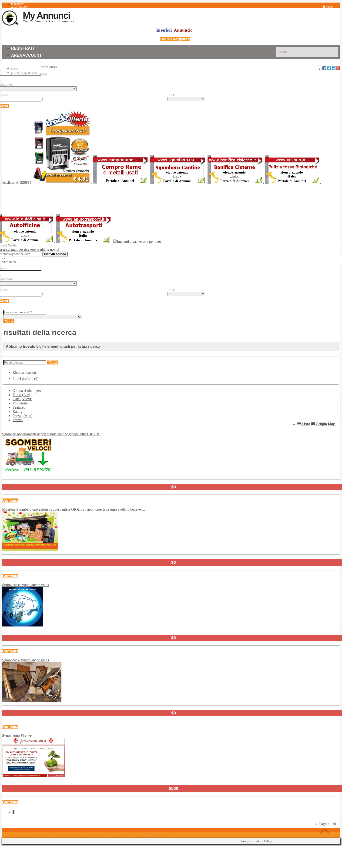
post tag (16, 73)
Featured (19, 407)
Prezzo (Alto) (22, 416)
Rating (17, 411)
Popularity (20, 403)
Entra (330, 7)
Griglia (321, 424)
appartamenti (30, 73)
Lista (305, 424)
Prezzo (18, 420)
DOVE (171, 95)
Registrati (333, 10)
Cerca (43, 73)
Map (331, 424)
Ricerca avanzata (25, 372)
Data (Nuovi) (22, 399)
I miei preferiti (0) (25, 378)
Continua (10, 500)
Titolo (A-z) (21, 395)
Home (15, 68)
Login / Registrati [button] (175, 39)
